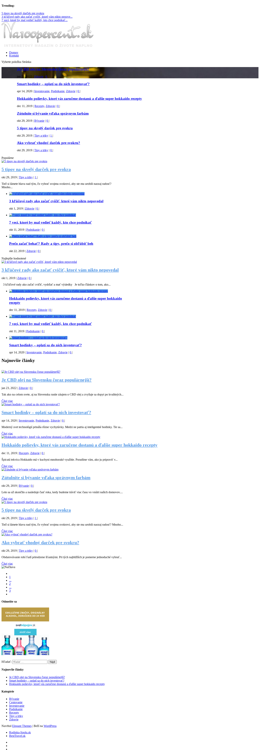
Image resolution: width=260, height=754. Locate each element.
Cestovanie (15, 702)
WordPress (50, 726)
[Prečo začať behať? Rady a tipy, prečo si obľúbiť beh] (42, 236)
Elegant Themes (22, 726)
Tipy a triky (41, 135)
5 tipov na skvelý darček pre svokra (23, 13)
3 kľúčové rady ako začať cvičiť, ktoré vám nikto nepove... (37, 16)
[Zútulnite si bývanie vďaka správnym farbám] (30, 469)
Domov (13, 52)
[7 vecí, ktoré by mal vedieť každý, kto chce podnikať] (42, 215)
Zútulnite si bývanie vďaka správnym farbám (53, 113)
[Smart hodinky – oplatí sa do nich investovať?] (38, 337)
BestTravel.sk (17, 735)
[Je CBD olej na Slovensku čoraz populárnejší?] (31, 371)
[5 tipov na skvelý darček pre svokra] (24, 161)
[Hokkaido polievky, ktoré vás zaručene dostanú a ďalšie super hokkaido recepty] (58, 291)
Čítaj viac (7, 401)
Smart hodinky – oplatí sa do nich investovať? (53, 84)
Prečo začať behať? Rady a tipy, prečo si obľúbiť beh (51, 244)
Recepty (39, 106)
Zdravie (38, 76)
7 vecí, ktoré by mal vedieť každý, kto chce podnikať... (35, 20)
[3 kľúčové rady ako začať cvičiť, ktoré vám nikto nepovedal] (47, 193)
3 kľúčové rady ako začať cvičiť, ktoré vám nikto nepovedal (56, 201)
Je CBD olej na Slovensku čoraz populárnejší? (53, 69)
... (10, 580)
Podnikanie (58, 91)
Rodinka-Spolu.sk (20, 732)
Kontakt (14, 55)
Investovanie (41, 91)
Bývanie (39, 120)
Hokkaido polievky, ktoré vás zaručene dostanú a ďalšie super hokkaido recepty (79, 99)
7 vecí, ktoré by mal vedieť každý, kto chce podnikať (50, 222)
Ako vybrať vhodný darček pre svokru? (48, 143)
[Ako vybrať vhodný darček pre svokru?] (27, 534)
